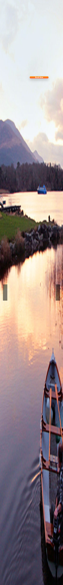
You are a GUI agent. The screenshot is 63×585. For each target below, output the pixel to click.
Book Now (31, 77)
